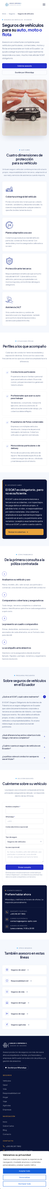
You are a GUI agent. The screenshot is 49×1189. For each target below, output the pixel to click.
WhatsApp (10, 817)
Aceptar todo (24, 1171)
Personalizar (24, 1177)
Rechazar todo (24, 1184)
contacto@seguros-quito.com (23, 921)
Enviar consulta (24, 867)
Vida (5, 1089)
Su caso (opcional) (13, 847)
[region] (24, 1170)
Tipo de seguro (11, 837)
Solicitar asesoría (24, 66)
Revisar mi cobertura (18, 532)
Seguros (12, 14)
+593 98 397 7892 (17, 914)
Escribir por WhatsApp (24, 72)
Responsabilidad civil (11, 1093)
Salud (5, 1085)
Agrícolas (7, 1105)
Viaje (5, 1101)
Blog (5, 1130)
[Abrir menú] (44, 4)
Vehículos (7, 1081)
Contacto (7, 1134)
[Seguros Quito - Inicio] (13, 4)
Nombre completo (12, 807)
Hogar (5, 1097)
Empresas (7, 1109)
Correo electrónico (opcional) (17, 827)
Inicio (4, 14)
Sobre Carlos (8, 1126)
